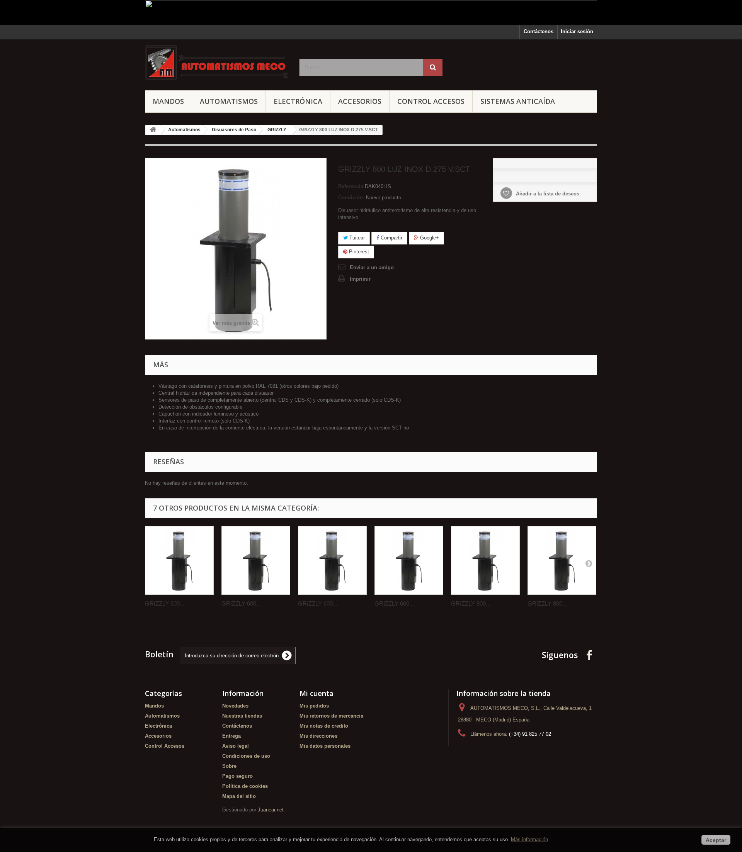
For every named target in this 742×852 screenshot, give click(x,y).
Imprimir (360, 279)
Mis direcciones (318, 736)
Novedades (235, 706)
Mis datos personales (325, 746)
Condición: (351, 197)
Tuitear (356, 238)
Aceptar (716, 840)
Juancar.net (271, 810)
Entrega (231, 736)
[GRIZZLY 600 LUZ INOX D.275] (332, 560)
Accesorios (359, 101)
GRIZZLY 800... (470, 603)
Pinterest (358, 252)
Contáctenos (538, 31)
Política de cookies (245, 786)
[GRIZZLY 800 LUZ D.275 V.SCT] (562, 560)
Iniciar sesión (577, 31)
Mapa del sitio (239, 796)
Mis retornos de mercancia (331, 716)
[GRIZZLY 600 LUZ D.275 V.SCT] (255, 560)
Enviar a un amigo (372, 267)
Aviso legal (235, 746)
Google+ (429, 238)
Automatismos (229, 101)
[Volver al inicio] (153, 130)
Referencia (350, 186)
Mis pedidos (314, 706)
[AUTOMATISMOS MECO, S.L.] (216, 63)
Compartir (390, 238)
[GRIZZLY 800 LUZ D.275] (485, 560)
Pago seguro (237, 776)
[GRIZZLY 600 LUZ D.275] (179, 560)
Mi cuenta (317, 693)
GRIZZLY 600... (164, 603)
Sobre (229, 766)
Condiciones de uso (246, 756)
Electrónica (298, 101)
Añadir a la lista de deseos (546, 194)
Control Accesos (431, 101)
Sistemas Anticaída (517, 101)
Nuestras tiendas (242, 716)
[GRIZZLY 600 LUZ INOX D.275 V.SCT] (408, 560)
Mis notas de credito (324, 726)
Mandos (168, 101)
